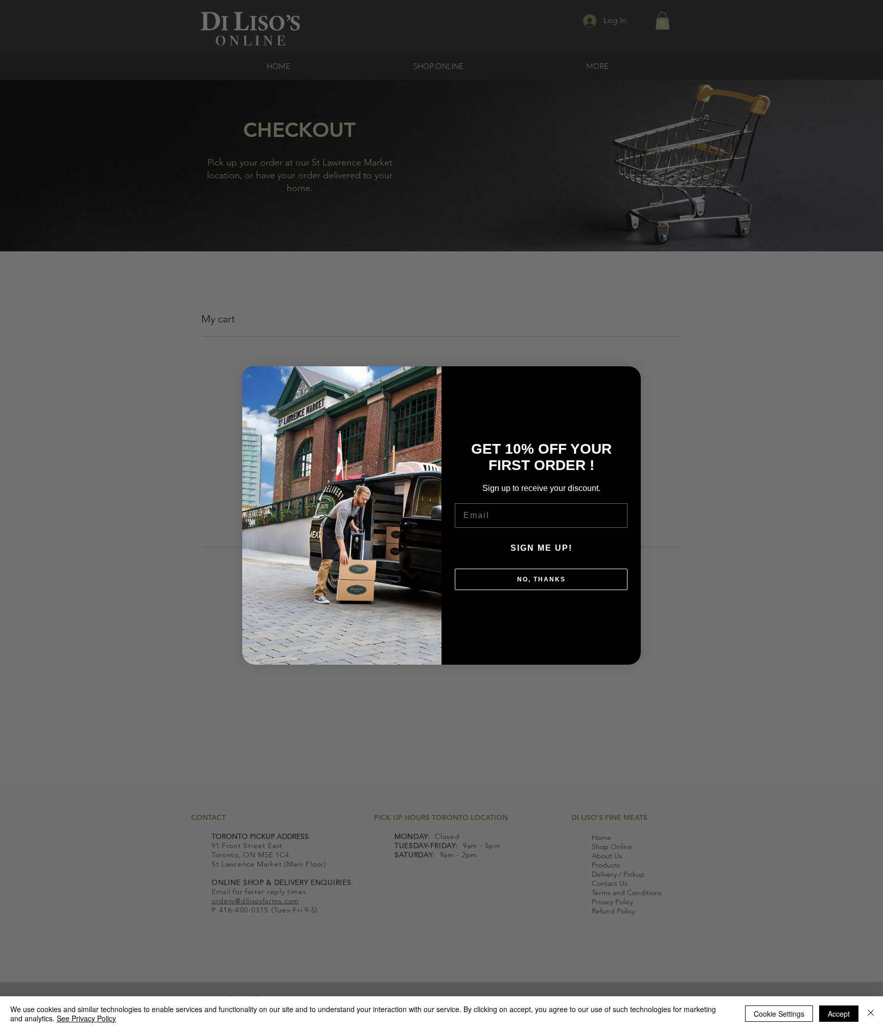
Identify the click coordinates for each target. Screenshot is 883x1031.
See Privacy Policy (86, 1018)
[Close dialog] (628, 379)
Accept (839, 1014)
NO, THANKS (541, 579)
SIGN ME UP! (541, 548)
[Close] (871, 1013)
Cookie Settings (779, 1014)
